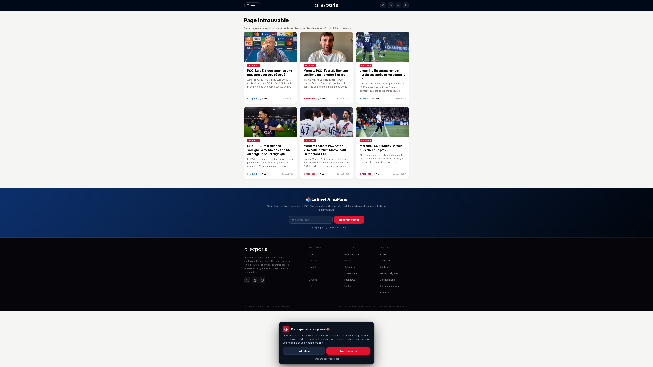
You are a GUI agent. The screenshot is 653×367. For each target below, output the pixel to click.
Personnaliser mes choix (326, 358)
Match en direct (352, 254)
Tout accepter (348, 350)
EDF (311, 286)
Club (311, 254)
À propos (385, 254)
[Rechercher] (383, 5)
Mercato (313, 260)
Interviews (349, 279)
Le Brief (348, 286)
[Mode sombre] (398, 5)
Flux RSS (384, 292)
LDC (311, 273)
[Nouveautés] (391, 5)
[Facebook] (255, 280)
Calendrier (350, 267)
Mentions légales (389, 273)
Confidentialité (387, 279)
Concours (385, 260)
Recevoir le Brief (349, 219)
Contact (384, 267)
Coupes (313, 279)
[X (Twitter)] (247, 280)
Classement (350, 273)
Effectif (348, 260)
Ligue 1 (312, 267)
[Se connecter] (406, 5)
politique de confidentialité (308, 342)
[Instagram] (262, 280)
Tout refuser (304, 350)
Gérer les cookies (389, 286)
